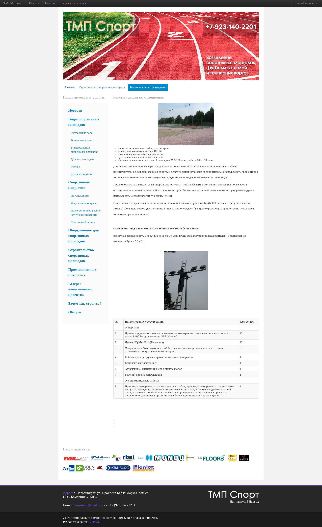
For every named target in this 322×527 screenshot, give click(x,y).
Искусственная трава (84, 203)
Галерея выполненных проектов (80, 289)
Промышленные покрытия (82, 272)
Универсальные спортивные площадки (84, 149)
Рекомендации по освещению (148, 87)
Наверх (254, 501)
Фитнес (75, 166)
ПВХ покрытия (80, 195)
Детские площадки (82, 159)
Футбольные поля (81, 132)
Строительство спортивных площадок (102, 87)
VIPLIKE (95, 521)
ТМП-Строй (12, 3)
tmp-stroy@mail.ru (87, 505)
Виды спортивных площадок (83, 122)
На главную (238, 501)
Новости (50, 3)
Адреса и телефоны (74, 3)
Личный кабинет (304, 3)
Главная (34, 3)
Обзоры (74, 312)
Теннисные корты (81, 140)
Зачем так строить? (84, 303)
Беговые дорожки (82, 174)
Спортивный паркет (83, 222)
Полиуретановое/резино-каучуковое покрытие (86, 212)
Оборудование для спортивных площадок (83, 235)
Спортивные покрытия (79, 185)
